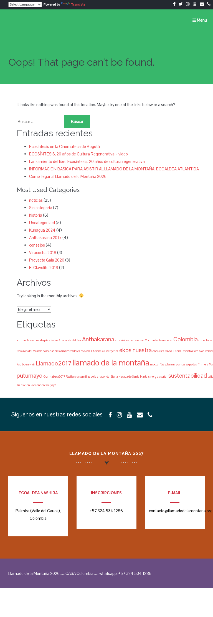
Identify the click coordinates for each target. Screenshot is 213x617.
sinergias (154, 376)
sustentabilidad (187, 375)
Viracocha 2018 (42, 252)
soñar (164, 376)
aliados (53, 340)
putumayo (29, 375)
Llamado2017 (54, 363)
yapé (53, 385)
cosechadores (51, 351)
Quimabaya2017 (54, 376)
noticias (36, 200)
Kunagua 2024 (42, 230)
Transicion (23, 385)
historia (35, 215)
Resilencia (72, 376)
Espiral (177, 351)
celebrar (139, 340)
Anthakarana (98, 339)
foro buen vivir (26, 364)
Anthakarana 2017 (45, 237)
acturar (21, 340)
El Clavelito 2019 (43, 267)
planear (170, 364)
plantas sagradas (186, 364)
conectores (205, 340)
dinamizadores (70, 351)
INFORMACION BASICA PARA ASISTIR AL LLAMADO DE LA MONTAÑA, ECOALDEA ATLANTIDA (114, 168)
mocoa (154, 364)
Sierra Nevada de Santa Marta (129, 376)
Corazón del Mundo (29, 351)
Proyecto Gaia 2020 (46, 260)
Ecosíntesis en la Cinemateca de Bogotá (64, 146)
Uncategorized (42, 222)
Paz (161, 364)
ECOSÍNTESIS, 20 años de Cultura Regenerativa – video (78, 154)
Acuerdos (33, 340)
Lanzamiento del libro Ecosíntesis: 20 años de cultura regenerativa (87, 161)
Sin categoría (40, 207)
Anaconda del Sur (70, 340)
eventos (188, 351)
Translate (78, 4)
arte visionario (124, 340)
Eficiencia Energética (104, 351)
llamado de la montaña (110, 362)
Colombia (185, 339)
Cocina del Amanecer (159, 340)
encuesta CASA (163, 351)
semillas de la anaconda (95, 376)
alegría (44, 340)
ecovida (85, 351)
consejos (37, 245)
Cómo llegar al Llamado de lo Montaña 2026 (67, 176)
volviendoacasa (40, 385)
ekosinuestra (135, 350)
